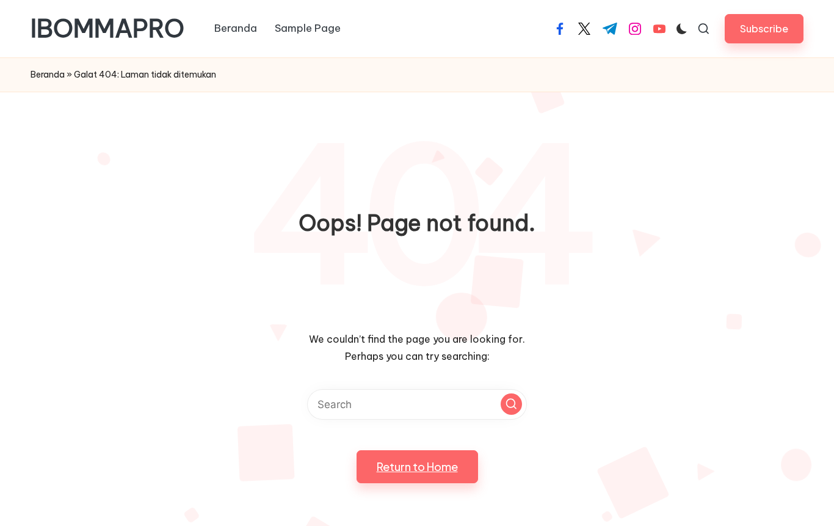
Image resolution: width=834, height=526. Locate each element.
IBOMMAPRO (107, 28)
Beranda (48, 74)
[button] (764, 28)
